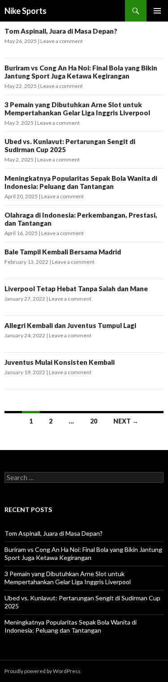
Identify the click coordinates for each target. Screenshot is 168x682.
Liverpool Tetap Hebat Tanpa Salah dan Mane (76, 288)
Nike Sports (25, 11)
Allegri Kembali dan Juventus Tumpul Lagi (70, 325)
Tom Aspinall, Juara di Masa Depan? (60, 31)
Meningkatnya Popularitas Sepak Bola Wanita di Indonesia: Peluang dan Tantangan (80, 182)
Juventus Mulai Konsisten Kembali (59, 362)
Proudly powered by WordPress (42, 671)
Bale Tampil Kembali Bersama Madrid (62, 252)
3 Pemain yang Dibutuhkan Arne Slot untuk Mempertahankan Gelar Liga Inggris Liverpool (77, 109)
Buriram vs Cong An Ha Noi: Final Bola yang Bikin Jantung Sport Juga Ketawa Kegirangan (80, 72)
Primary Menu (157, 11)
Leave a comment (61, 41)
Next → (125, 421)
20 (93, 421)
